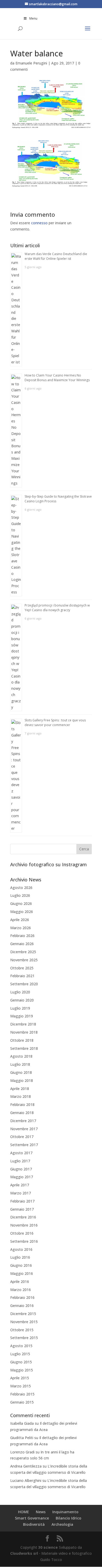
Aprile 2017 (19, 1184)
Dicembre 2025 (23, 951)
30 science (48, 1547)
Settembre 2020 (24, 983)
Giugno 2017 (21, 1169)
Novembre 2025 (24, 959)
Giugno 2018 (21, 1072)
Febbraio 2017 (22, 1201)
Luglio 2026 (20, 895)
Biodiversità (34, 1524)
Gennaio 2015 (22, 1402)
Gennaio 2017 (22, 1209)
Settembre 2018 (24, 1048)
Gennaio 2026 (22, 943)
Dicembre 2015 (23, 1313)
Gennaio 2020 (22, 1000)
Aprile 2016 (19, 1281)
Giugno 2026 (21, 903)
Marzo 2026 (20, 927)
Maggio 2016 (21, 1273)
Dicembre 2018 (23, 1024)
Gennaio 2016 (22, 1305)
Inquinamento (65, 1511)
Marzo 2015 (20, 1385)
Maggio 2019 (21, 1016)
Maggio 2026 (21, 911)
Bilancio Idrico (68, 1518)
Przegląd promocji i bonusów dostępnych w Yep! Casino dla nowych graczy (57, 607)
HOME (23, 1511)
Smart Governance (32, 1518)
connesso (39, 222)
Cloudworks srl (24, 1553)
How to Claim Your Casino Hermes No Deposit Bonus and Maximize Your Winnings (57, 377)
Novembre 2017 (24, 1128)
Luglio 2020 (20, 991)
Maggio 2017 (21, 1176)
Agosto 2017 (21, 1152)
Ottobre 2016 (21, 1233)
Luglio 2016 (20, 1257)
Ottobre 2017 (21, 1136)
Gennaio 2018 (22, 1112)
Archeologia (62, 1524)
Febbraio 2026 (22, 935)
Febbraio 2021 (22, 975)
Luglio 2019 (20, 1008)
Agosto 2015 (21, 1345)
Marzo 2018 (20, 1096)
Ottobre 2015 (21, 1329)
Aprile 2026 (19, 919)
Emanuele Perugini (31, 63)
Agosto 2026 (21, 887)
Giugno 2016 (21, 1265)
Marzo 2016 (20, 1289)
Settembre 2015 (24, 1337)
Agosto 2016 (21, 1249)
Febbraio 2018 (22, 1104)
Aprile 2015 (19, 1377)
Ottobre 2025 (21, 967)
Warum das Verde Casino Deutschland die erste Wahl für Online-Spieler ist (56, 256)
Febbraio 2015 (22, 1394)
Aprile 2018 (19, 1088)
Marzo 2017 (20, 1193)
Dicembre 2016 (23, 1217)
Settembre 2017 (24, 1144)
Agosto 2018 (21, 1056)
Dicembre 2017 (23, 1120)
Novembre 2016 (24, 1225)
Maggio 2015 (21, 1370)
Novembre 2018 (24, 1032)
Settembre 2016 (24, 1241)
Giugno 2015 (21, 1361)
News (41, 1511)
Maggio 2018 (21, 1080)
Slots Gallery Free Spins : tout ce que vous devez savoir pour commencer (55, 722)
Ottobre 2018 (21, 1040)
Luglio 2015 (20, 1353)
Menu (33, 18)
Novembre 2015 (24, 1321)
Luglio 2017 (20, 1160)
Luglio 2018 (20, 1064)
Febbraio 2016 (22, 1297)
